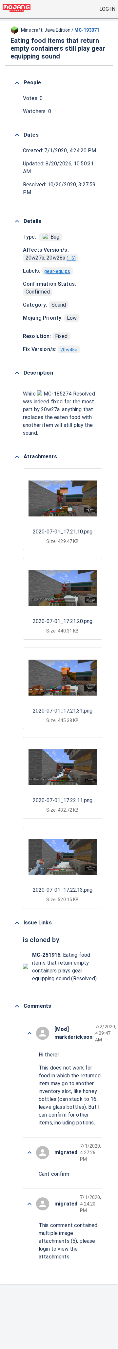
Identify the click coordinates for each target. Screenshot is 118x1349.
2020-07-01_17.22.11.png (62, 800)
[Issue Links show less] (17, 922)
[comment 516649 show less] (29, 1203)
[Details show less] (17, 221)
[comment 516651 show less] (29, 1152)
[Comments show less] (17, 1006)
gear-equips (57, 271)
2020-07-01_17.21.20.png (62, 621)
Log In (107, 9)
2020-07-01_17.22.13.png (62, 890)
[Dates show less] (17, 135)
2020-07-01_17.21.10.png (62, 532)
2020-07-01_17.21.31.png (62, 711)
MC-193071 (86, 30)
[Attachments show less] (17, 456)
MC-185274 (57, 394)
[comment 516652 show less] (29, 1033)
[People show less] (17, 82)
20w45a (68, 349)
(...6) (71, 258)
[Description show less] (17, 372)
